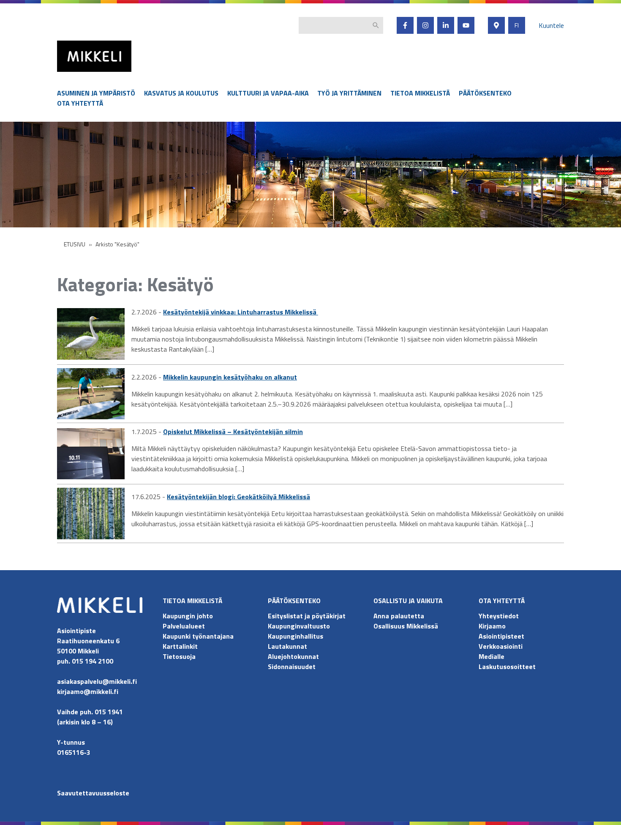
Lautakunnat (287, 646)
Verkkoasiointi (501, 646)
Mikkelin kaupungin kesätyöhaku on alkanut (230, 377)
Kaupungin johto (188, 616)
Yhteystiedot (499, 616)
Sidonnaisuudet (292, 666)
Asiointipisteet (501, 636)
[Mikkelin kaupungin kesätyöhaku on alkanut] (91, 394)
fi (517, 25)
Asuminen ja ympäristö (96, 93)
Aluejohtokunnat (293, 656)
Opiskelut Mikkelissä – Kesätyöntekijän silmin (233, 431)
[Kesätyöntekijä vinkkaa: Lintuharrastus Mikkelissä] (91, 334)
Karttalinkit (180, 646)
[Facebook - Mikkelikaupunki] (405, 25)
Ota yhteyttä (80, 103)
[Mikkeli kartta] (496, 25)
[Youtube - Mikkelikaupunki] (466, 25)
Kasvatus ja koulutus (181, 93)
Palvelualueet (184, 626)
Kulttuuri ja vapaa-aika (268, 93)
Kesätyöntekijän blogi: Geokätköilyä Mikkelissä (238, 497)
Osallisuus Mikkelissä (405, 626)
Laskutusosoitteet (507, 666)
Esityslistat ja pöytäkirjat (307, 616)
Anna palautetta (398, 616)
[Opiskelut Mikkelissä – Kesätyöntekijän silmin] (91, 454)
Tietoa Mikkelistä (420, 93)
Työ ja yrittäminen (349, 93)
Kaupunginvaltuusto (300, 626)
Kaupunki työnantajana (198, 636)
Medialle (491, 656)
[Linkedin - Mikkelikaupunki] (445, 25)
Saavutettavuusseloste (93, 793)
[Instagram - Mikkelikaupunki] (425, 25)
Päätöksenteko (485, 93)
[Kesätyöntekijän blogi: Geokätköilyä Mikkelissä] (91, 513)
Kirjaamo (492, 626)
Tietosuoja (179, 656)
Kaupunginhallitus (295, 636)
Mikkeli (66, 73)
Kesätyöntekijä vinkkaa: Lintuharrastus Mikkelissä (240, 312)
